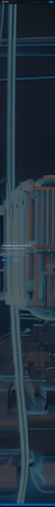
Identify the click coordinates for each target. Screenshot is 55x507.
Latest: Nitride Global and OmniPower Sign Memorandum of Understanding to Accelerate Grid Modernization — (27, 504)
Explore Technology (6, 260)
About (46, 2)
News (43, 2)
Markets (38, 2)
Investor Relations (16, 260)
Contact (51, 2)
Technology (32, 2)
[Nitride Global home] (5, 2)
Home (28, 2)
